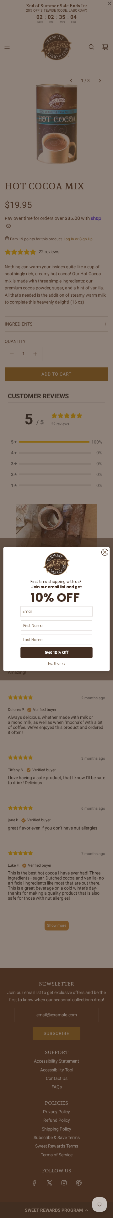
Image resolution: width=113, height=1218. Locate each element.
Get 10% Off (56, 652)
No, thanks (56, 663)
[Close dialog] (104, 552)
